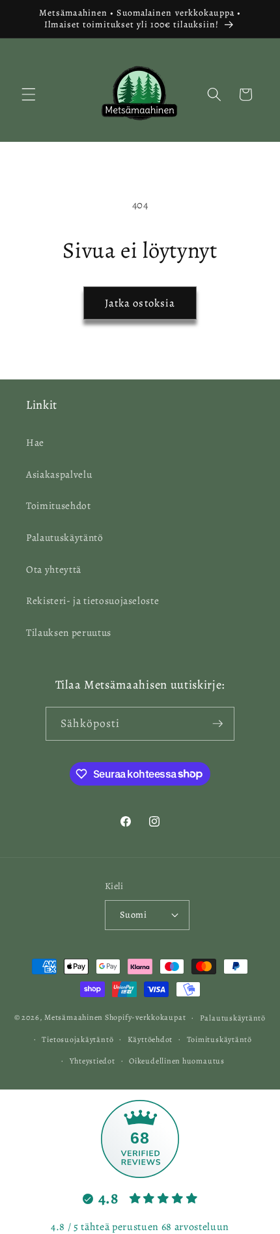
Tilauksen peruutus (68, 632)
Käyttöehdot (150, 1039)
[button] (28, 94)
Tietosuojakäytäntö (77, 1039)
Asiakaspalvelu (59, 474)
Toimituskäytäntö (219, 1039)
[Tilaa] (217, 724)
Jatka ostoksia (140, 302)
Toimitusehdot (58, 505)
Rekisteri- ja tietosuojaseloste (92, 600)
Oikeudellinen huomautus (177, 1061)
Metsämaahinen (73, 1017)
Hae (35, 442)
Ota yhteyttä (53, 569)
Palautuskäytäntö (65, 537)
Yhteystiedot (92, 1061)
